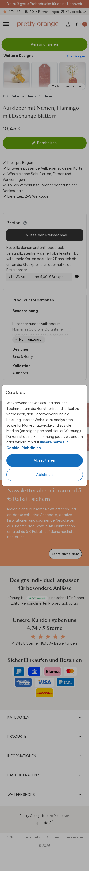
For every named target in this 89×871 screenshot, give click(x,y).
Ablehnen (44, 474)
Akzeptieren (44, 460)
